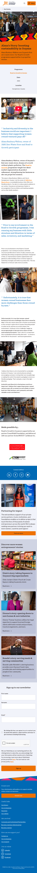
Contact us (4, 836)
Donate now (18, 795)
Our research (5, 842)
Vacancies (4, 811)
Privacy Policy (21, 868)
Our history (4, 805)
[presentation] (15, 743)
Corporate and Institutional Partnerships (13, 822)
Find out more (18, 533)
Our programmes (6, 808)
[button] (24, 3)
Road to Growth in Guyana (18, 73)
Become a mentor (6, 828)
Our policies (4, 813)
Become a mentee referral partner (11, 825)
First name (4, 693)
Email (3, 715)
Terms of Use (15, 868)
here (13, 759)
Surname (4, 702)
